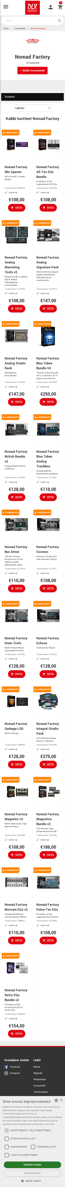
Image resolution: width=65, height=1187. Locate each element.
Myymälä (37, 1073)
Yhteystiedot (39, 1079)
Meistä (36, 1066)
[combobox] (56, 1100)
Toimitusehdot (40, 1092)
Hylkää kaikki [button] (32, 1173)
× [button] (61, 1100)
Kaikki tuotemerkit (34, 70)
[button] (32, 1181)
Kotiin (6, 28)
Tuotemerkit (19, 28)
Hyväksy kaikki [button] (32, 1164)
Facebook (15, 1066)
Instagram (15, 1073)
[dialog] (32, 1141)
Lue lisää (49, 1124)
